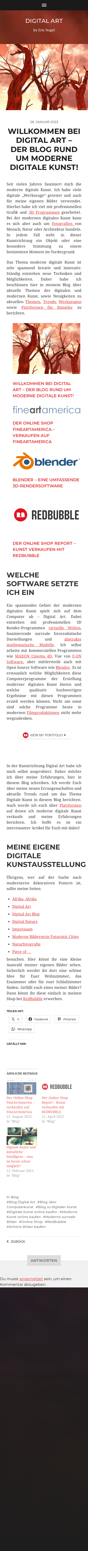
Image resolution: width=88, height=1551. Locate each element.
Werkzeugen (70, 302)
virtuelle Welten (64, 628)
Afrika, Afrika (24, 899)
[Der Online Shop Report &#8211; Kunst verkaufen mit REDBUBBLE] (57, 1086)
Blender (63, 667)
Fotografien (63, 223)
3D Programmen (44, 212)
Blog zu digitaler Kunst (57, 1207)
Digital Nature (25, 921)
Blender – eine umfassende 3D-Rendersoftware (46, 482)
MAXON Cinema (30, 656)
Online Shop (32, 1222)
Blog (15, 1197)
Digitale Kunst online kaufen (33, 1212)
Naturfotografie (26, 944)
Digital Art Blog (26, 914)
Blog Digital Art (22, 1202)
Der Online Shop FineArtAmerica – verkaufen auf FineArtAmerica (34, 432)
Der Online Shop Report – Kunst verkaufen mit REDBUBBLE (44, 549)
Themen (32, 302)
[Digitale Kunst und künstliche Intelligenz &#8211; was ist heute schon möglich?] (22, 1136)
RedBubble (33, 999)
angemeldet (31, 1279)
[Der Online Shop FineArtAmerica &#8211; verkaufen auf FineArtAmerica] (22, 1086)
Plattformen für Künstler (47, 307)
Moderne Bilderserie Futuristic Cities (45, 936)
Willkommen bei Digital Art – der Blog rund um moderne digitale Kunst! (43, 389)
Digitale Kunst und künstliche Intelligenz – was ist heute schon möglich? (21, 1156)
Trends (49, 302)
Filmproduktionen (43, 712)
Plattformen (70, 805)
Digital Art (44, 20)
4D (49, 656)
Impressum (22, 929)
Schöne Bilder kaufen (27, 1227)
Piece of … (21, 952)
